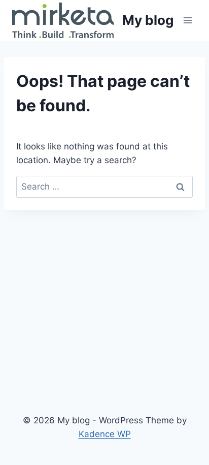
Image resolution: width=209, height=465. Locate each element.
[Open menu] (187, 20)
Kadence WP (105, 434)
